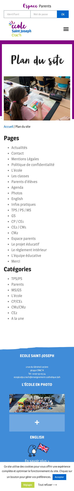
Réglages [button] (27, 484)
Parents (17, 284)
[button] (66, 29)
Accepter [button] (59, 476)
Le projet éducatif (25, 244)
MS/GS (16, 290)
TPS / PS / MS (21, 210)
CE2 (14, 312)
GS (13, 215)
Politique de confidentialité (32, 164)
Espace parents (23, 238)
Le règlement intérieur (29, 250)
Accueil (8, 126)
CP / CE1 (17, 221)
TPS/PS (16, 278)
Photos (16, 193)
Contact (17, 153)
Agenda (17, 187)
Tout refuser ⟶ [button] (47, 484)
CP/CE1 (16, 301)
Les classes (20, 176)
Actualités (19, 147)
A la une (17, 318)
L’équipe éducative (26, 255)
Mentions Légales (25, 159)
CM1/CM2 (18, 307)
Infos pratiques (23, 204)
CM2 (14, 233)
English (17, 198)
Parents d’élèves (24, 181)
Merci (15, 261)
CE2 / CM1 (18, 227)
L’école (16, 170)
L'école (16, 295)
